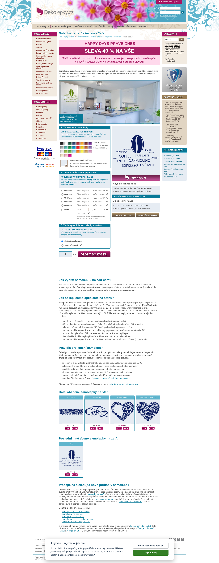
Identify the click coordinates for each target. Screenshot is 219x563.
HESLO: (157, 12)
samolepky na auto (42, 548)
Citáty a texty (96, 37)
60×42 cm (68, 194)
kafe (171, 46)
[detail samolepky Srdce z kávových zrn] (144, 428)
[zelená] (70, 147)
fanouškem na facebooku (130, 501)
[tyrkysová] (66, 147)
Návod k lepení (41, 545)
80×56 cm (68, 202)
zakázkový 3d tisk (42, 551)
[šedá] (62, 147)
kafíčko (177, 46)
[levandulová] (90, 147)
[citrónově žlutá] (82, 151)
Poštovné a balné (83, 26)
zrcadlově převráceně (73, 245)
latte (171, 51)
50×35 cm (68, 191)
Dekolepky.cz (42, 26)
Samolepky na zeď (66, 37)
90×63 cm (68, 205)
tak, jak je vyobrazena (73, 241)
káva (166, 46)
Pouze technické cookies (150, 545)
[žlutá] (82, 147)
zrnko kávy (175, 47)
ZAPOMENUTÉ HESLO (168, 15)
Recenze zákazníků (126, 26)
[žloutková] (82, 143)
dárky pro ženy (175, 548)
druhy (167, 51)
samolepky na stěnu (95, 392)
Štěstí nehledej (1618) (140, 526)
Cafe (71, 444)
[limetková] (66, 151)
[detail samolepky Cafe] (67, 474)
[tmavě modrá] (74, 143)
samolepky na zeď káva (73, 516)
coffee (181, 51)
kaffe (176, 51)
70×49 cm (68, 198)
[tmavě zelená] (70, 143)
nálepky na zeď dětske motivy (76, 511)
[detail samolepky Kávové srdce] (119, 428)
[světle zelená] (70, 151)
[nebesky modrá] (74, 147)
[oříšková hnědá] (86, 147)
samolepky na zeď (103, 438)
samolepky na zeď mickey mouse (77, 519)
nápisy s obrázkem (113, 37)
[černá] (62, 143)
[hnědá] (86, 143)
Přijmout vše (151, 552)
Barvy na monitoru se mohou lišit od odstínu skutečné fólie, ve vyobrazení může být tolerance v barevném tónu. (84, 134)
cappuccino (177, 53)
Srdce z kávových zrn (148, 397)
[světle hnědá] (86, 151)
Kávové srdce (122, 397)
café (166, 55)
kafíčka (167, 47)
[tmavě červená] (78, 143)
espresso (168, 53)
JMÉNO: (157, 8)
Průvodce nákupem (62, 26)
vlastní (66, 210)
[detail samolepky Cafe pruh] (67, 428)
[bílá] (66, 143)
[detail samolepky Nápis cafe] (93, 428)
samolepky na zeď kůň (72, 514)
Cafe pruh (71, 397)
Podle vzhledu (83, 37)
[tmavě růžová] (70, 155)
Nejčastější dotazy (104, 26)
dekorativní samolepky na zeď (76, 521)
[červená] (78, 147)
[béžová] (62, 155)
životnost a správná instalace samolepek (111, 378)
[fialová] (90, 143)
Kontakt (143, 26)
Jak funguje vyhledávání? (170, 60)
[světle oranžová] (78, 151)
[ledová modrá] (74, 151)
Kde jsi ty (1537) (74, 531)
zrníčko (168, 49)
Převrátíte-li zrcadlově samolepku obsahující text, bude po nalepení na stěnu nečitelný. (83, 232)
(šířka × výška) (83, 191)
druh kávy (175, 49)
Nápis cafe (97, 397)
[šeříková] (90, 151)
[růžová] (66, 155)
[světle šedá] (62, 151)
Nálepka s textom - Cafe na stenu (124, 384)
